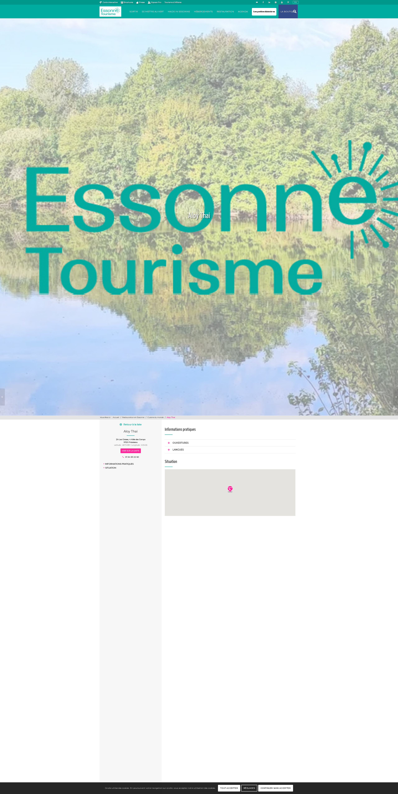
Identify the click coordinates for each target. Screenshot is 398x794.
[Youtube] (282, 2)
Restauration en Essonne (133, 417)
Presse (142, 2)
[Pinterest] (288, 2)
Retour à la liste (132, 424)
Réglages (249, 788)
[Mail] (257, 2)
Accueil (116, 417)
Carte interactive (110, 2)
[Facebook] (263, 2)
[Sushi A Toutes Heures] (2, 397)
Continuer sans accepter (276, 788)
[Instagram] (275, 2)
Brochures (128, 2)
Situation (110, 467)
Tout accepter (229, 788)
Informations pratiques (119, 464)
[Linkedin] (269, 2)
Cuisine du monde (155, 417)
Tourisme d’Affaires (172, 2)
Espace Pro (156, 2)
